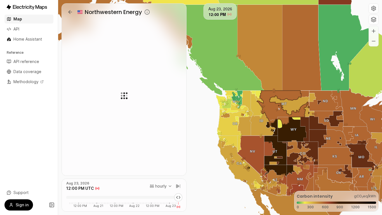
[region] (220, 107)
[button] (374, 8)
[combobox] (160, 186)
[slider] (178, 197)
